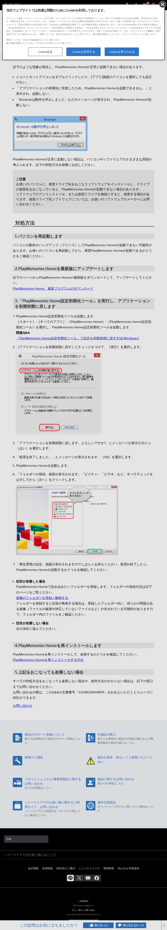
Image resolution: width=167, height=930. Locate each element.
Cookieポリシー (38, 39)
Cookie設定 (45, 52)
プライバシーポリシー (47, 43)
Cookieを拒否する (83, 52)
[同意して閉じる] (162, 4)
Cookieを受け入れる (122, 52)
